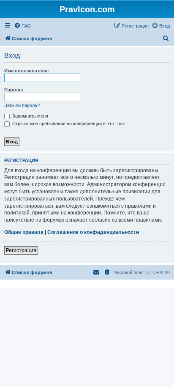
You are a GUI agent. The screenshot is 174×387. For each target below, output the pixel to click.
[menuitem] (22, 26)
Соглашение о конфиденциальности (93, 232)
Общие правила (24, 232)
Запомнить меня (29, 115)
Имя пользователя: (26, 70)
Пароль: (14, 89)
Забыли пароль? (22, 105)
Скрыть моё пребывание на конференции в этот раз (68, 123)
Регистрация (21, 250)
